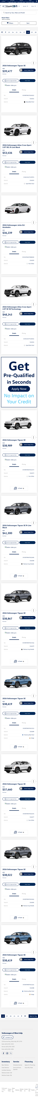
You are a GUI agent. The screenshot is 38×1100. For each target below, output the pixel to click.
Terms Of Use (13, 1090)
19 (32, 32)
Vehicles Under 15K (7, 1072)
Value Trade (27, 80)
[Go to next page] (21, 1016)
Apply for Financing (30, 1065)
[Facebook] (3, 1053)
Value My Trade (29, 1067)
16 (20, 32)
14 (13, 32)
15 (16, 32)
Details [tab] (14, 90)
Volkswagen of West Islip (4, 1090)
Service (16, 1061)
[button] (33, 63)
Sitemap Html (22, 1089)
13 (9, 32)
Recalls (33, 1089)
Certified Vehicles (6, 1070)
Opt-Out (30, 1089)
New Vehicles (5, 1065)
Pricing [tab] (24, 90)
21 (14, 1016)
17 (24, 32)
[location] (36, 1)
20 (35, 32)
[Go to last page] (25, 1016)
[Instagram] (7, 1053)
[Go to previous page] (5, 32)
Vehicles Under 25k (7, 1075)
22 (18, 1016)
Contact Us (8, 1037)
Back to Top (33, 1016)
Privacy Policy (9, 1089)
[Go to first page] (2, 32)
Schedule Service (17, 1065)
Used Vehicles (5, 1067)
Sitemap (17, 1089)
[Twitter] (11, 1053)
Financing (29, 1061)
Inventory (6, 1061)
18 (28, 32)
